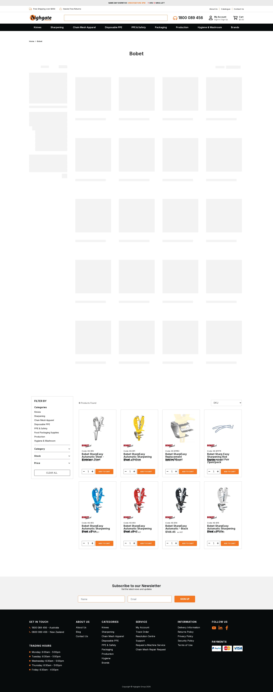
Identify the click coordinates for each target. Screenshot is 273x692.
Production (182, 27)
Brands (235, 27)
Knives (37, 27)
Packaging (161, 27)
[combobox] (115, 18)
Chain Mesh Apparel (84, 27)
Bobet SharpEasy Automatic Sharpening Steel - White (221, 527)
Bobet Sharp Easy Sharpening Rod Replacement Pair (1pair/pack (218, 457)
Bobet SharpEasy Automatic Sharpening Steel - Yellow (138, 455)
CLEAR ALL (52, 473)
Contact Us (239, 9)
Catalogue (225, 9)
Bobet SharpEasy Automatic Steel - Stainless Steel (93, 455)
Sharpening (57, 27)
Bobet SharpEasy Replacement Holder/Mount (176, 455)
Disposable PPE (113, 27)
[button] (218, 18)
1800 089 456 (190, 18)
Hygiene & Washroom (210, 27)
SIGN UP (184, 599)
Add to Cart (104, 472)
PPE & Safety (139, 27)
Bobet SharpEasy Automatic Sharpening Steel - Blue (96, 527)
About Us (213, 9)
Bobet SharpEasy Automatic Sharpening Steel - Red (138, 527)
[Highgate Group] (40, 18)
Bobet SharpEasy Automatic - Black (176, 526)
